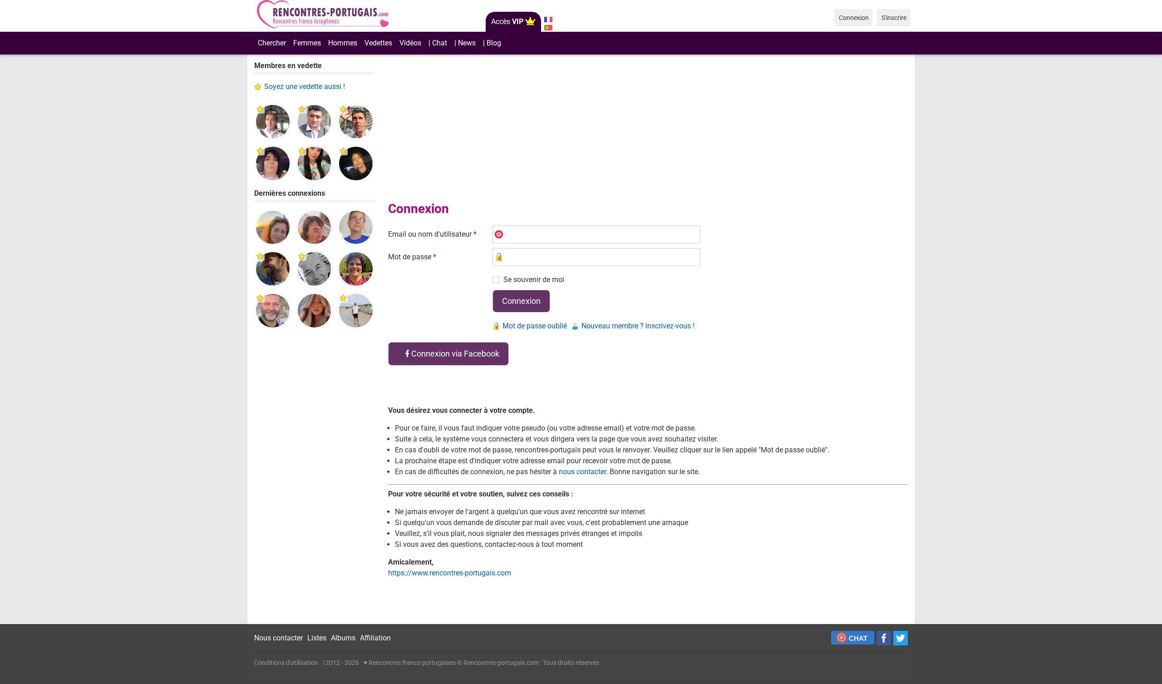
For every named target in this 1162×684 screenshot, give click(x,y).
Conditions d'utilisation (286, 662)
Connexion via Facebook (455, 353)
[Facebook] (883, 638)
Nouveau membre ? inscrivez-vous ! (637, 326)
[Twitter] (900, 638)
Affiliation (375, 638)
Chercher (272, 43)
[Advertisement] (314, 477)
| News (465, 43)
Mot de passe (412, 257)
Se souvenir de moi (533, 279)
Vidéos (410, 43)
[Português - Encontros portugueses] (548, 28)
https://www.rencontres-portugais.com (449, 573)
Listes (316, 638)
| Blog (492, 43)
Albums (343, 638)
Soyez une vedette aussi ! (304, 86)
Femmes (307, 43)
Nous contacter (278, 638)
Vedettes (378, 43)
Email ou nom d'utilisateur (432, 234)
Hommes (342, 43)
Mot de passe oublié (534, 326)
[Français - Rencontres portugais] (548, 19)
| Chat (437, 43)
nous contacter (582, 471)
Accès (507, 21)
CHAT (858, 638)
